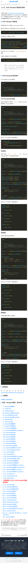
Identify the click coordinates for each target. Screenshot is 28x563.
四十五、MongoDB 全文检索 (9, 504)
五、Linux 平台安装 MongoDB (10, 415)
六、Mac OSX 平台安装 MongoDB (11, 417)
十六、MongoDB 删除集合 (9, 439)
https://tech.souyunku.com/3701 (16, 13)
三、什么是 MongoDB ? (8, 410)
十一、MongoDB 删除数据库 (9, 428)
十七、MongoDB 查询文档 (9, 441)
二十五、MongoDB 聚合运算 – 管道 (11, 458)
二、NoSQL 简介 (7, 408)
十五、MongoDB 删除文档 (9, 436)
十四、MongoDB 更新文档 (9, 434)
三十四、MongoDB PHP (8, 478)
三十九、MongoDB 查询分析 (9, 491)
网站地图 (19, 561)
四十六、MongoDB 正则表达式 (10, 506)
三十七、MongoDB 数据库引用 (10, 486)
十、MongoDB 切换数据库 (9, 426)
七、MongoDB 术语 (7, 419)
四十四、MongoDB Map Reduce (10, 502)
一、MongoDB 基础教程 (8, 406)
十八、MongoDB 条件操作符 (9, 443)
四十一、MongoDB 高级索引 (9, 495)
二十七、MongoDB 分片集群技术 (11, 463)
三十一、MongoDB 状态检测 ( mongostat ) (13, 471)
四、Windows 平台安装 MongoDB (11, 413)
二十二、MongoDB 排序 (8, 452)
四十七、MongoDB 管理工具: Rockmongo (13, 508)
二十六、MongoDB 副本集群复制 (11, 460)
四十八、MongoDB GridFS (9, 510)
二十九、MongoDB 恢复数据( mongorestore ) (14, 467)
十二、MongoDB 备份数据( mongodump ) (13, 430)
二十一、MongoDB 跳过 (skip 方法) (11, 449)
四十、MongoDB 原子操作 (9, 493)
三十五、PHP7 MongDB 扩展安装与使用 (13, 7)
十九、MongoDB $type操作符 (10, 445)
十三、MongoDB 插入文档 (9, 432)
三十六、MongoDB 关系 (8, 484)
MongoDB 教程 (14, 4)
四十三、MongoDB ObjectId (9, 499)
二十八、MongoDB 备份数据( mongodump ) (13, 465)
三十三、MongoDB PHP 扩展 (10, 476)
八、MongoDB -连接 (8, 421)
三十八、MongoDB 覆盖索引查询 (11, 489)
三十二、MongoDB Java (9, 473)
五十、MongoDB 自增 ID (9, 516)
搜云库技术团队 (14, 1)
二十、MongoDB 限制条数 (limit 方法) (12, 447)
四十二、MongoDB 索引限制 (9, 497)
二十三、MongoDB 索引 (8, 454)
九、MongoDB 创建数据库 (9, 423)
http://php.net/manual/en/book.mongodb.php (12, 392)
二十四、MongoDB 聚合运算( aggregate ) (13, 456)
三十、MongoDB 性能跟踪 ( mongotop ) (12, 469)
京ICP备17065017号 (8, 558)
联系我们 (9, 553)
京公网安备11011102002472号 (18, 558)
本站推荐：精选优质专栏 (6, 399)
